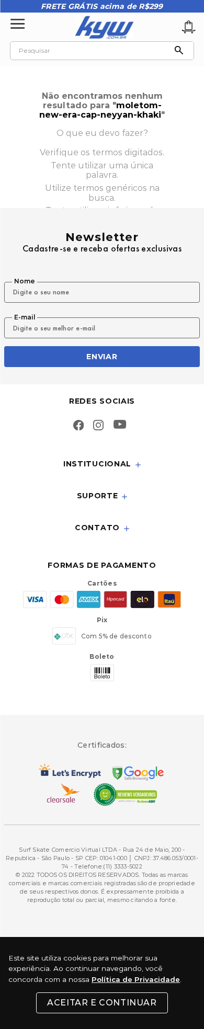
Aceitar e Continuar (101, 1003)
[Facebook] (78, 426)
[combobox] (102, 50)
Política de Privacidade (136, 979)
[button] (102, 464)
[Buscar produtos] (181, 51)
